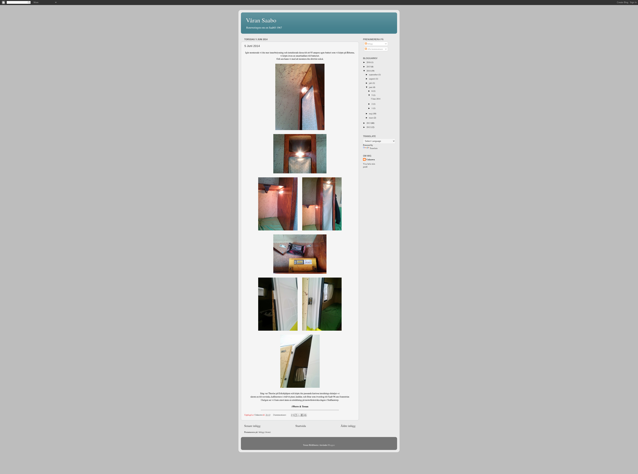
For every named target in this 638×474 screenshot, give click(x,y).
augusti (372, 78)
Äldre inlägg (348, 426)
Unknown (370, 159)
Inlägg (370, 43)
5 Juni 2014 (252, 46)
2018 (369, 62)
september (373, 74)
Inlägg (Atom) (265, 432)
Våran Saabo (261, 20)
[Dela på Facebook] (302, 415)
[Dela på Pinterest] (305, 415)
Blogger (331, 445)
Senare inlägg (252, 426)
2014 (369, 70)
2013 (369, 123)
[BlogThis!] (295, 415)
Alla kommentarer (375, 49)
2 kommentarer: (280, 414)
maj (371, 113)
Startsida (300, 426)
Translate (374, 148)
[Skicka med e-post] (292, 415)
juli (370, 83)
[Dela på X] (299, 415)
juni (371, 87)
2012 (369, 127)
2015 (369, 66)
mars (371, 117)
